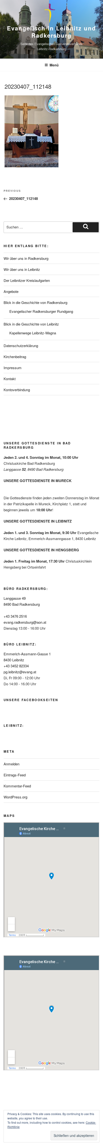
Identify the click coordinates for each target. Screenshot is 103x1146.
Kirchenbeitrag (15, 356)
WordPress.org (15, 796)
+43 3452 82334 (16, 665)
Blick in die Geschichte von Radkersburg (35, 302)
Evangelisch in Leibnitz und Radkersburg (51, 31)
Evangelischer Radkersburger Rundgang (41, 311)
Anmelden (11, 763)
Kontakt (10, 378)
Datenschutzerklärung (21, 345)
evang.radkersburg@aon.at (25, 622)
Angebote (11, 291)
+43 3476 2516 (15, 616)
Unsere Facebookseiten (31, 700)
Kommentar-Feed (17, 785)
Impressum (13, 367)
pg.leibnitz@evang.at (20, 671)
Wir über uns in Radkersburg (26, 258)
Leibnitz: (14, 725)
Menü (54, 65)
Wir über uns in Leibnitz (22, 269)
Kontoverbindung (17, 389)
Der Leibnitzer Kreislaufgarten (27, 280)
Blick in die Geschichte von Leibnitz (31, 323)
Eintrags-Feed (15, 774)
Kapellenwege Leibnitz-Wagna (32, 332)
